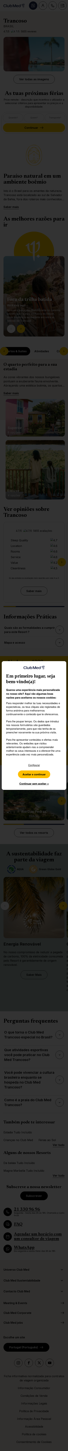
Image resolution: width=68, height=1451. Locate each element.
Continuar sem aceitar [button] (34, 783)
